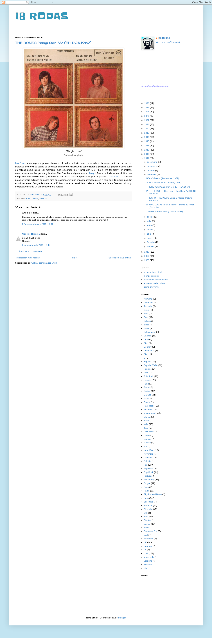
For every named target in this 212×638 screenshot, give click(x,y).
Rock (146, 498)
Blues (146, 324)
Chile (146, 339)
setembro (152, 174)
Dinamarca (149, 350)
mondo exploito (151, 276)
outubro (151, 170)
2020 (147, 128)
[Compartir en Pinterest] (71, 194)
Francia (147, 380)
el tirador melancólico (154, 283)
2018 (147, 137)
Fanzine (148, 369)
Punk (146, 487)
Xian (146, 568)
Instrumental (150, 413)
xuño (149, 225)
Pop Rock (148, 468)
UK (46, 199)
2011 (147, 158)
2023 (147, 116)
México (147, 442)
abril (149, 234)
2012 (147, 154)
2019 (147, 133)
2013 (147, 150)
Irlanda (147, 417)
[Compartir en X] (65, 194)
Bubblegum (149, 332)
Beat (146, 317)
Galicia (147, 391)
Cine (146, 343)
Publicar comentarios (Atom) (44, 263)
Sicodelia (148, 509)
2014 (147, 145)
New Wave (149, 450)
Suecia (147, 524)
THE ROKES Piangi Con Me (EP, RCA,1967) (53, 43)
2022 (147, 120)
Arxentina (148, 302)
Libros (147, 435)
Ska (145, 512)
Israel (146, 420)
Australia (148, 306)
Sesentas (148, 501)
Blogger (122, 617)
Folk (146, 372)
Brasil (146, 328)
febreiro (151, 242)
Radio (146, 490)
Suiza (146, 527)
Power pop (149, 479)
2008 (147, 260)
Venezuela (149, 557)
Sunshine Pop (150, 531)
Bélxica (147, 321)
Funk (146, 383)
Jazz (146, 428)
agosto (150, 217)
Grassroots (113, 176)
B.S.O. (147, 310)
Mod (146, 446)
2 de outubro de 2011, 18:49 (36, 245)
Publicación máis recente (28, 257)
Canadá (147, 335)
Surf (146, 535)
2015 (147, 141)
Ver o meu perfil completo (168, 42)
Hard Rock (149, 406)
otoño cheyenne (152, 287)
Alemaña (148, 299)
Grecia (147, 402)
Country (147, 347)
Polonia (147, 461)
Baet (28, 199)
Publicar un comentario (30, 251)
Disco (146, 354)
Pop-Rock (148, 472)
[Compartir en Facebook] (68, 194)
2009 (147, 256)
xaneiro (151, 246)
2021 (147, 124)
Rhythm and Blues (153, 494)
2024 (147, 111)
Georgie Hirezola (31, 234)
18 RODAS (41, 16)
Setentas (148, 505)
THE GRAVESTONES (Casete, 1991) (164, 211)
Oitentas (148, 457)
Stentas (147, 520)
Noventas (148, 454)
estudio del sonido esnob (156, 279)
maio (149, 229)
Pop (146, 465)
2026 (147, 103)
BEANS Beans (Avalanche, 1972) (162, 178)
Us (145, 549)
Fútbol (147, 387)
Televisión (148, 538)
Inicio (74, 257)
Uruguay (148, 546)
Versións (148, 561)
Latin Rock (149, 431)
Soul (146, 516)
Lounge (147, 439)
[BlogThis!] (62, 194)
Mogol (92, 173)
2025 (147, 107)
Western (148, 564)
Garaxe (35, 199)
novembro (152, 166)
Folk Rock (148, 376)
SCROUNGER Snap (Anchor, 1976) (163, 182)
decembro (152, 162)
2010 (147, 252)
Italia (41, 199)
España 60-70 (151, 365)
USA (146, 553)
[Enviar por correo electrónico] (59, 194)
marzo (150, 238)
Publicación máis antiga (119, 257)
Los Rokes (21, 163)
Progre (147, 483)
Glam (146, 398)
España (147, 361)
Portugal (148, 476)
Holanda (148, 409)
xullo (149, 221)
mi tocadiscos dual (153, 272)
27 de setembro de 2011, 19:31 (37, 224)
